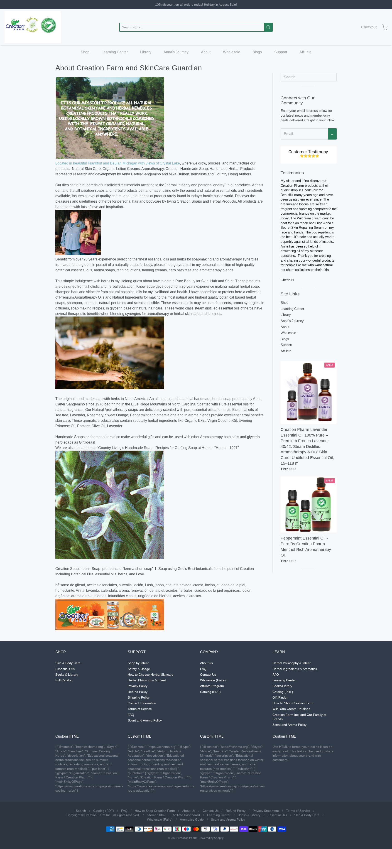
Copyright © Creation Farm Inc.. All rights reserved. (103, 815)
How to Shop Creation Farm (155, 810)
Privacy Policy (137, 686)
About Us (188, 810)
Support (280, 52)
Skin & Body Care (68, 663)
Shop (85, 52)
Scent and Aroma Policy (145, 720)
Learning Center (115, 52)
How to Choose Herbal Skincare (151, 674)
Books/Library (282, 686)
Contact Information (142, 703)
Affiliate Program (212, 686)
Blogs (257, 52)
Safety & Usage (139, 669)
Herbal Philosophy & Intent (147, 680)
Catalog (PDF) (210, 692)
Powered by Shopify (211, 838)
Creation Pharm (187, 838)
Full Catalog (64, 680)
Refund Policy (137, 692)
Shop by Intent (138, 663)
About (206, 52)
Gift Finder (280, 697)
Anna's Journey (176, 52)
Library (145, 52)
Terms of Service (140, 709)
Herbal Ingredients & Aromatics (294, 669)
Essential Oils (65, 669)
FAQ (131, 714)
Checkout (369, 27)
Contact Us (208, 674)
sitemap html (156, 815)
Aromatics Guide (192, 819)
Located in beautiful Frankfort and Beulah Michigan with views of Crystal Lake (117, 163)
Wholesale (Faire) (213, 680)
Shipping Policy (138, 697)
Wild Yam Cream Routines (291, 709)
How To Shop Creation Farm (292, 703)
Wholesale (231, 52)
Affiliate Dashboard (186, 815)
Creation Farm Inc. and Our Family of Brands (299, 717)
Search (81, 810)
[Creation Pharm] (33, 27)
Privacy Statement (266, 810)
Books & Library (66, 674)
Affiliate (305, 52)
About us (206, 663)
